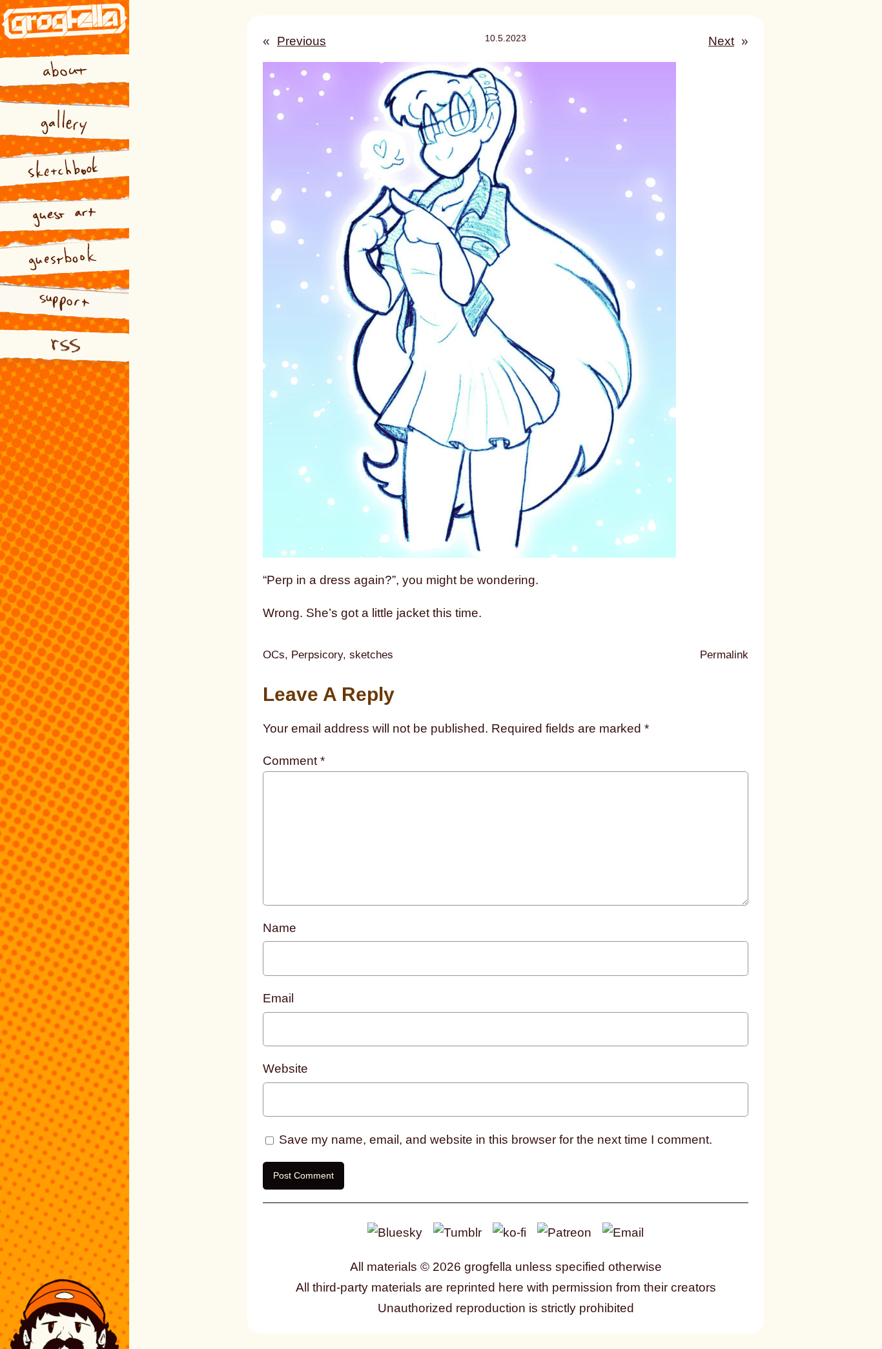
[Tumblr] (457, 1232)
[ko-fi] (509, 1232)
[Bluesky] (395, 1232)
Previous (301, 41)
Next (721, 41)
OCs (274, 655)
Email (278, 998)
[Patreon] (564, 1232)
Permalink (724, 656)
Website (285, 1068)
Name (279, 928)
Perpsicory (317, 655)
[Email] (623, 1232)
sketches (371, 655)
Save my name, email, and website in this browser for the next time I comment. (495, 1139)
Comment (294, 760)
